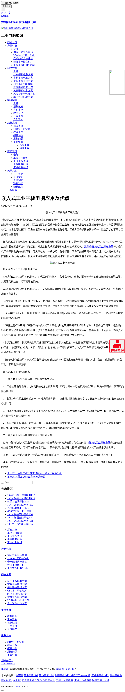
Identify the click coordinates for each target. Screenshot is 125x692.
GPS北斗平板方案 (23, 84)
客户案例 (18, 109)
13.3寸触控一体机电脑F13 (21, 498)
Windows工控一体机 (24, 55)
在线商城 (12, 190)
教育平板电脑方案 (23, 90)
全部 (15, 49)
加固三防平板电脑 (23, 52)
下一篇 (26, 476)
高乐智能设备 (31, 675)
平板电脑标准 (20, 164)
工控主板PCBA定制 (24, 65)
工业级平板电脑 (100, 675)
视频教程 (18, 106)
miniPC (8, 680)
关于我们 (12, 170)
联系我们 (18, 183)
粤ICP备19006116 (65, 669)
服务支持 (12, 122)
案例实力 (12, 100)
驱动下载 (24, 148)
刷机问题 (18, 138)
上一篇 (34, 473)
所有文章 (12, 529)
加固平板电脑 (62, 675)
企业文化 (18, 177)
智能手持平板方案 (23, 81)
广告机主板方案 (31, 680)
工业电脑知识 (20, 167)
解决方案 (12, 68)
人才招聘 (18, 180)
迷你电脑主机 (47, 680)
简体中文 (6, 6)
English (5, 15)
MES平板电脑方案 (23, 74)
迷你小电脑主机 (21, 61)
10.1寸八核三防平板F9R (20, 520)
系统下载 (24, 145)
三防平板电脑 (46, 675)
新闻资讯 (12, 151)
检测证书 (18, 113)
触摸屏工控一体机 (80, 675)
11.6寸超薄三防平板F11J (20, 504)
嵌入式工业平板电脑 (99, 442)
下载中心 (18, 141)
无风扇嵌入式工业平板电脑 (98, 246)
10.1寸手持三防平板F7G (20, 514)
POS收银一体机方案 (24, 93)
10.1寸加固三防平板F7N (20, 517)
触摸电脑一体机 (100, 680)
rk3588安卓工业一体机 (19, 511)
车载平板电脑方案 (23, 77)
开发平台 (18, 116)
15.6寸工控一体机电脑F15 (21, 495)
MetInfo (17, 686)
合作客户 (18, 119)
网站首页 (12, 42)
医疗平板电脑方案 (23, 87)
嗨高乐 (5, 669)
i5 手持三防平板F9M (18, 501)
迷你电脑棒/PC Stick (18, 508)
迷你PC (17, 680)
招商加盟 (18, 135)
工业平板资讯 (20, 161)
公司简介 (18, 174)
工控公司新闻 (20, 157)
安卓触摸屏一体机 (23, 58)
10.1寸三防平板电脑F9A (20, 524)
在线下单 (18, 132)
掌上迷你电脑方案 (23, 97)
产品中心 (12, 45)
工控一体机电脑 (64, 680)
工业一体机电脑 (82, 680)
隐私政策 (18, 186)
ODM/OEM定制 (21, 129)
